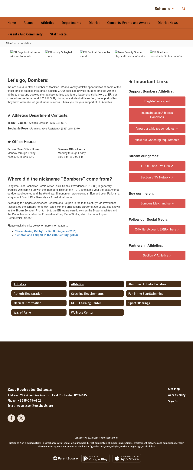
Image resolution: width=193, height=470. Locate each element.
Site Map (174, 389)
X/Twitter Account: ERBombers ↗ (157, 229)
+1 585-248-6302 (29, 400)
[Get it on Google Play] (95, 458)
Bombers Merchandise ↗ (157, 203)
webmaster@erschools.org (35, 405)
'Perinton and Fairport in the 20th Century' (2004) (46, 235)
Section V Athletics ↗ (157, 255)
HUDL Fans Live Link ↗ (157, 166)
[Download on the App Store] (127, 458)
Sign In (173, 401)
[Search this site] (183, 8)
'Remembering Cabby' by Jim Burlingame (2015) (45, 231)
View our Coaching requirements (157, 140)
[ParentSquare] (65, 458)
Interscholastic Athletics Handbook (157, 114)
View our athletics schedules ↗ (157, 128)
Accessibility (176, 395)
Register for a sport (157, 101)
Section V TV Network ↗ (157, 177)
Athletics (11, 43)
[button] (164, 8)
